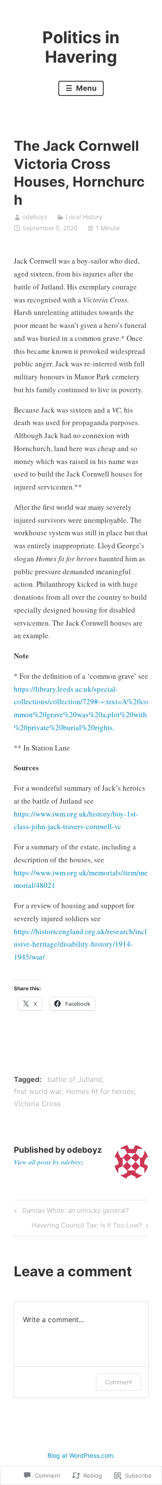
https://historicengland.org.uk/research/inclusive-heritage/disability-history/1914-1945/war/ (80, 944)
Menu (85, 88)
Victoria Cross (37, 1103)
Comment (118, 1382)
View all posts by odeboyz (48, 1161)
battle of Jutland (75, 1079)
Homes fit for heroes (100, 1091)
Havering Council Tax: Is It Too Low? (87, 1227)
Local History (84, 216)
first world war (37, 1091)
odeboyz (35, 216)
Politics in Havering (81, 47)
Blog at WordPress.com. (81, 1455)
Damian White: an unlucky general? (70, 1212)
